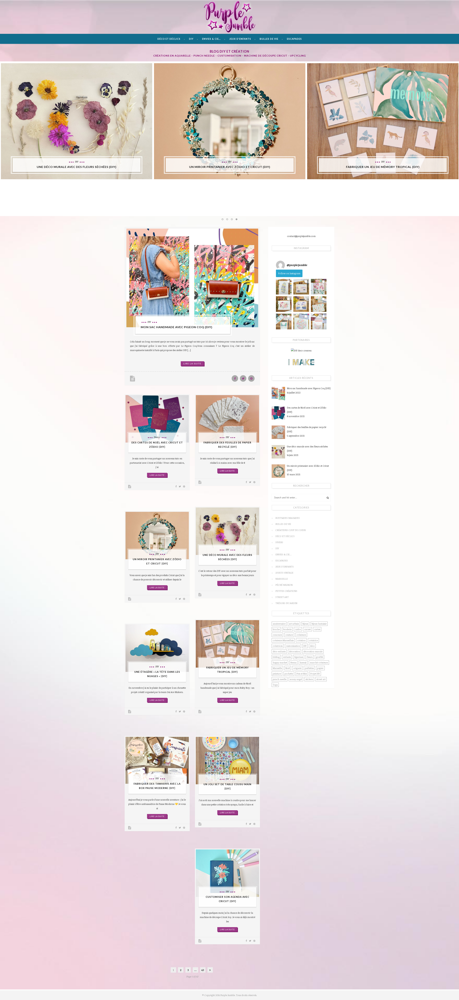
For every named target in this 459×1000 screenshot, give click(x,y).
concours (277, 634)
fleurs (310, 657)
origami (297, 668)
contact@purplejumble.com (301, 236)
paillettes (309, 668)
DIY (191, 38)
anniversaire (279, 623)
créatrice (313, 640)
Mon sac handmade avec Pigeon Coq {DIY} (176, 327)
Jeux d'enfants (284, 566)
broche (276, 629)
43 (202, 970)
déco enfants (279, 651)
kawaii (303, 662)
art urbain (294, 623)
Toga (275, 684)
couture (289, 634)
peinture (277, 673)
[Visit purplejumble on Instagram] (280, 265)
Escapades (294, 38)
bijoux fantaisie (319, 623)
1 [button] (222, 219)
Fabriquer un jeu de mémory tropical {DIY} (383, 166)
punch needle (279, 679)
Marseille (281, 578)
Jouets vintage (284, 572)
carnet (307, 629)
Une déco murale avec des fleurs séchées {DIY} (76, 166)
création (301, 640)
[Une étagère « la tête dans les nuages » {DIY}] (157, 648)
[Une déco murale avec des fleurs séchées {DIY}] (76, 121)
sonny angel (296, 679)
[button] (284, 286)
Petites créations (286, 591)
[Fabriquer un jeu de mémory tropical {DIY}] (382, 121)
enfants (287, 657)
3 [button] (232, 219)
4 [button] (236, 219)
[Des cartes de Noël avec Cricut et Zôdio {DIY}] (157, 418)
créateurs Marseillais (283, 640)
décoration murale (312, 651)
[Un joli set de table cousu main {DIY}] (227, 760)
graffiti (319, 657)
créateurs (301, 634)
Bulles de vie (269, 38)
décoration (294, 651)
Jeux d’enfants (240, 38)
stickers (309, 679)
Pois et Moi (302, 673)
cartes (317, 629)
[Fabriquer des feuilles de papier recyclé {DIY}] (227, 418)
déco (312, 645)
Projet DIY (315, 673)
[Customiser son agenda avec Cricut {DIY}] (227, 873)
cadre (298, 629)
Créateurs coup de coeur (290, 530)
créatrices (278, 645)
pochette (289, 673)
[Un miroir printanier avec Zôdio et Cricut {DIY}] (229, 121)
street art (321, 679)
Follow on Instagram (289, 273)
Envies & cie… (211, 38)
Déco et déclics (168, 38)
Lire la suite (192, 363)
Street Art (282, 597)
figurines (298, 657)
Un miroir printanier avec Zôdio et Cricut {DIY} (229, 166)
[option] (76, 121)
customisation (293, 645)
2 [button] (227, 219)
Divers (157, 437)
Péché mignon (284, 584)
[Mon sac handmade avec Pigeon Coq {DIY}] (192, 278)
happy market (280, 662)
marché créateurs (319, 662)
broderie (287, 629)
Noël (287, 668)
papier (320, 668)
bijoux (305, 623)
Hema (293, 662)
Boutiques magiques (287, 518)
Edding (276, 657)
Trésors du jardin (286, 603)
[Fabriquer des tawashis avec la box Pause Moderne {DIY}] (157, 760)
